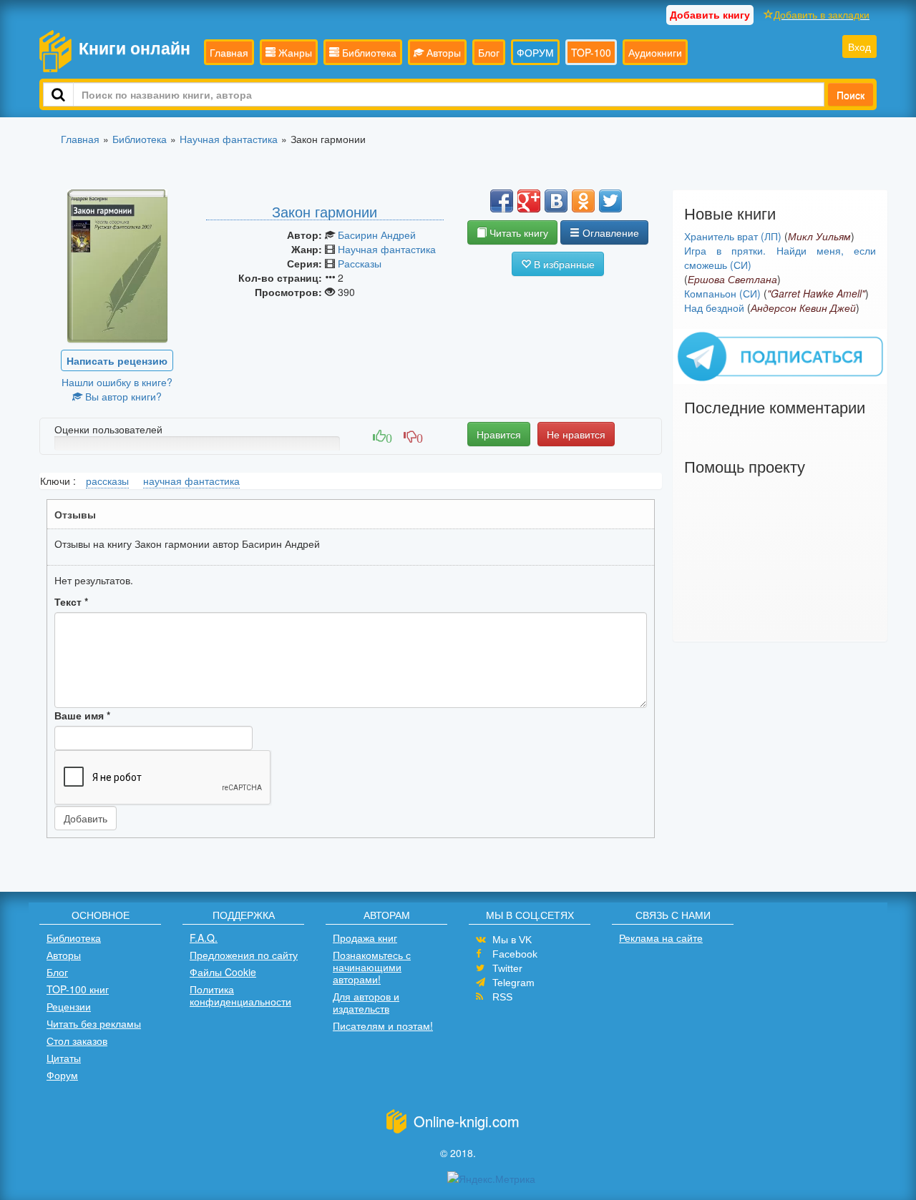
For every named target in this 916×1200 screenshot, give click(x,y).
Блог (489, 52)
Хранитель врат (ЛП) (732, 236)
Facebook (514, 954)
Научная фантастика (387, 249)
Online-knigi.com (467, 1121)
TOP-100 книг (78, 989)
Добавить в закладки (821, 14)
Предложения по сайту (244, 955)
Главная (229, 52)
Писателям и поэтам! (383, 1025)
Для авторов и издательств (366, 1002)
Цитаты (64, 1058)
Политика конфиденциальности (240, 995)
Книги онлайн (134, 47)
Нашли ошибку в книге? (117, 382)
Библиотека (367, 52)
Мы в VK (512, 940)
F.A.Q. (204, 937)
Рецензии (69, 1006)
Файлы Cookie (223, 972)
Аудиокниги (655, 52)
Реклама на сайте (661, 937)
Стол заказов (77, 1040)
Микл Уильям (819, 236)
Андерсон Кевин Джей (803, 307)
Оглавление (609, 232)
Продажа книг (365, 937)
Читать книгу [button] (517, 232)
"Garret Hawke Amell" (816, 293)
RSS (502, 997)
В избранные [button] (563, 264)
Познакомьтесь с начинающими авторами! (372, 967)
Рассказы (359, 263)
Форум (62, 1075)
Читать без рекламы (94, 1023)
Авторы (442, 52)
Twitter (507, 968)
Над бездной (714, 307)
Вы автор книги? (122, 396)
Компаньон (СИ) (722, 293)
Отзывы (75, 514)
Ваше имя (82, 715)
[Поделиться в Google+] (528, 201)
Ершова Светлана (732, 279)
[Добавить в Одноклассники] (583, 201)
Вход (859, 46)
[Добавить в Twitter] (610, 201)
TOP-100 (591, 52)
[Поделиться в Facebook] (501, 201)
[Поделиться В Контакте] (556, 201)
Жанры (294, 52)
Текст (71, 601)
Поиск (850, 94)
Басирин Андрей (377, 234)
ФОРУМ (535, 52)
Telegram (513, 983)
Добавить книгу (710, 14)
